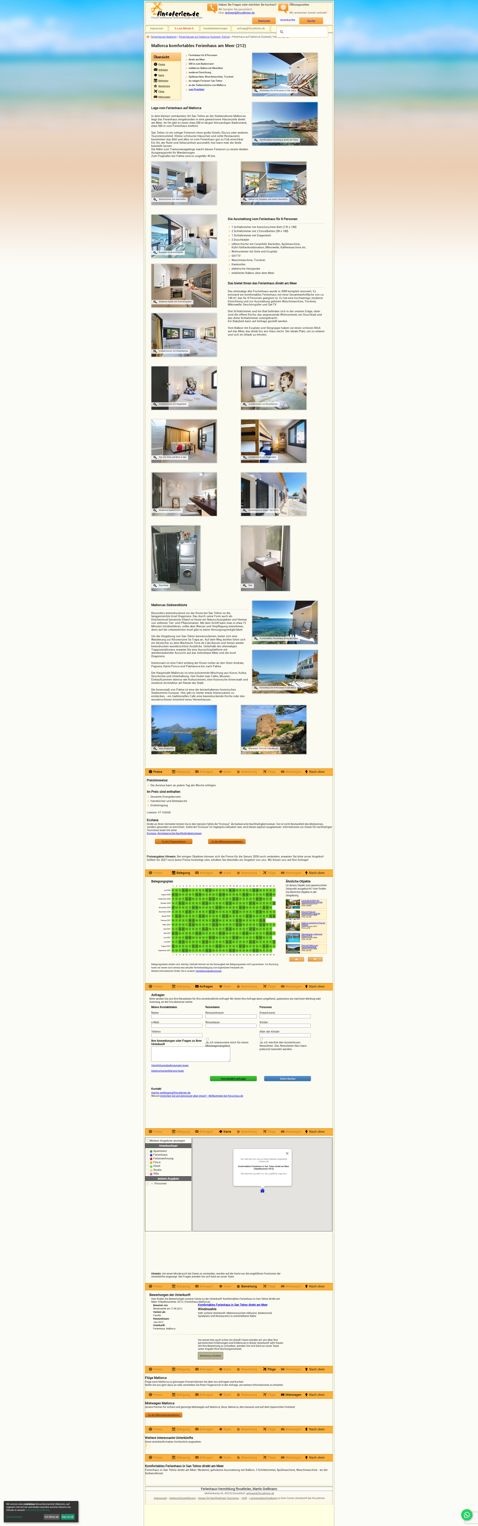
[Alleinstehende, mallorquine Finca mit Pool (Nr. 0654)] (293, 937)
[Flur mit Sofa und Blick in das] (184, 441)
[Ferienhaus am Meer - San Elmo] (273, 494)
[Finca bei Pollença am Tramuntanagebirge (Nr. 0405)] (293, 948)
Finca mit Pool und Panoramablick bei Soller (311, 913)
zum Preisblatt (196, 89)
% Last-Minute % (184, 28)
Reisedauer (212, 1022)
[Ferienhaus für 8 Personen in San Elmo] (285, 74)
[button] (262, 1190)
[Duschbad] (175, 558)
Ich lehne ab (52, 1517)
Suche (311, 21)
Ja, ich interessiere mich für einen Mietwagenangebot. (227, 1043)
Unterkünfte (287, 20)
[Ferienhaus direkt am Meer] (285, 123)
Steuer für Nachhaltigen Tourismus (218, 1498)
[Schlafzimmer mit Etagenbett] (273, 441)
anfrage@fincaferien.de (240, 12)
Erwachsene (267, 1012)
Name (155, 1012)
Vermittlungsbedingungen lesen (170, 1065)
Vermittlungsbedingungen (208, 970)
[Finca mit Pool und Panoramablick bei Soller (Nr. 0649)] (293, 914)
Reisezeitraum (214, 1012)
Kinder (264, 1022)
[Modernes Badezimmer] (184, 494)
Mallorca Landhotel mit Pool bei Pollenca (313, 924)
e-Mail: (155, 1022)
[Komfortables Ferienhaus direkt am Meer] (285, 622)
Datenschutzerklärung (182, 1498)
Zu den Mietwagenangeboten (227, 841)
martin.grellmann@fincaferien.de (170, 1092)
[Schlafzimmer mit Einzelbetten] (184, 335)
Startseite (264, 21)
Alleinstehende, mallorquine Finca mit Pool (312, 935)
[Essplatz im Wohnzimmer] (184, 236)
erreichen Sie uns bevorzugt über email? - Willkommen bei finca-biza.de (201, 1096)
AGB (244, 1498)
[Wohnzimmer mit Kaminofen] (184, 183)
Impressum (156, 28)
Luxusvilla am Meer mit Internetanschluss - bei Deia (312, 901)
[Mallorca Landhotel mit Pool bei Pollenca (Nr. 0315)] (293, 926)
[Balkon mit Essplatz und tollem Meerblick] (273, 183)
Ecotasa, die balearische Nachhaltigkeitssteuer (174, 833)
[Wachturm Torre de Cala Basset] (273, 729)
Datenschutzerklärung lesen (167, 1071)
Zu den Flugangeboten (174, 841)
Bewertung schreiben (210, 1355)
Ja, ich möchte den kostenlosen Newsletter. (280, 1043)
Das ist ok (67, 1517)
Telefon (156, 1031)
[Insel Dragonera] (184, 729)
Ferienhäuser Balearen (164, 36)
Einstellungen (14, 1517)
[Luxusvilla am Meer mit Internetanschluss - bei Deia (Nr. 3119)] (293, 903)
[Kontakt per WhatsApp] (466, 1514)
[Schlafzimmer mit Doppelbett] (184, 388)
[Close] (287, 1153)
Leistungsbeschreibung (263, 1498)
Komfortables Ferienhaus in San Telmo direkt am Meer (233, 1304)
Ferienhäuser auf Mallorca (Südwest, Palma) (204, 36)
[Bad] (265, 558)
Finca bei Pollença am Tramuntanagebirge (310, 946)
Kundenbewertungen (215, 28)
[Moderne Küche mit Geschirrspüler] (184, 285)
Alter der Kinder (270, 1031)
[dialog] (41, 1511)
